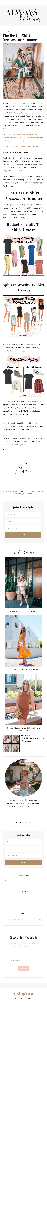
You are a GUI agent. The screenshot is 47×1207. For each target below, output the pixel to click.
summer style (17, 494)
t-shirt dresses (29, 494)
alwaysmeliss (27, 998)
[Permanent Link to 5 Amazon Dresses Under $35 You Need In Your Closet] (23, 725)
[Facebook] (17, 822)
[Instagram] (23, 822)
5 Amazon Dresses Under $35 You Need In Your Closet (23, 729)
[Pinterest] (20, 822)
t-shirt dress (16, 106)
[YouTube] (27, 822)
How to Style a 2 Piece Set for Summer (23, 611)
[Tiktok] (30, 822)
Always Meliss (23, 16)
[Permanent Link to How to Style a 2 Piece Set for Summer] (23, 608)
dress (28, 491)
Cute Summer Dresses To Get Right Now (23, 670)
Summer (12, 31)
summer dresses (37, 491)
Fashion (5, 31)
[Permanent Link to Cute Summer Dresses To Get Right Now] (23, 666)
